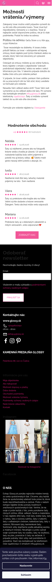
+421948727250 (14, 325)
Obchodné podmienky (13, 394)
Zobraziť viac (27, 235)
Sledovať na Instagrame (29, 467)
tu (45, 558)
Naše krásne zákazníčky (14, 404)
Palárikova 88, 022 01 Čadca (16, 361)
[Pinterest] (18, 341)
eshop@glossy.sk (16, 334)
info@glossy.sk (33, 94)
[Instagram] (12, 341)
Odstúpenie (39, 108)
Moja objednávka (11, 380)
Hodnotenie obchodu (27, 125)
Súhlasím (26, 575)
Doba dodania (9, 390)
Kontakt (6, 407)
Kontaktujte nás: (14, 315)
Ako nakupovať (10, 384)
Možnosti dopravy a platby (15, 387)
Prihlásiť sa (13, 297)
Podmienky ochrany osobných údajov (20, 400)
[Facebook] (6, 341)
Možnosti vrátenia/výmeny (15, 397)
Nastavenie (26, 565)
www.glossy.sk (12, 320)
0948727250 (19, 96)
